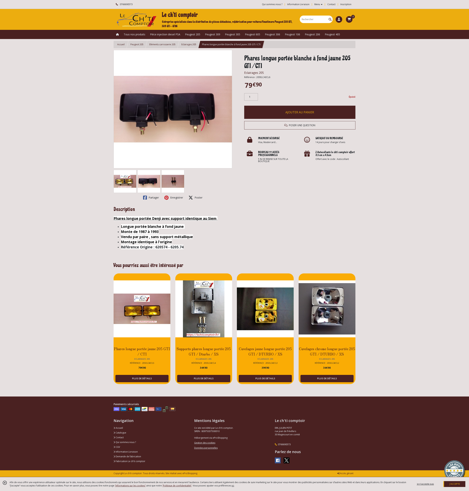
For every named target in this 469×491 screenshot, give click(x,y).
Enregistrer (176, 197)
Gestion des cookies (204, 442)
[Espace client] (339, 19)
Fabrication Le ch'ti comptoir (130, 461)
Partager (153, 197)
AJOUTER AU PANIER (299, 112)
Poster (198, 197)
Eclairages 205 (188, 44)
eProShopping (189, 473)
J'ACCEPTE (455, 484)
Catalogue (120, 432)
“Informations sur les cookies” (130, 485)
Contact (331, 4)
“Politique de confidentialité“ (177, 485)
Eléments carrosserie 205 (162, 44)
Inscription (345, 4)
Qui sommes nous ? (125, 442)
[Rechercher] (330, 19)
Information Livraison (126, 451)
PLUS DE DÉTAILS (142, 378)
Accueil (121, 44)
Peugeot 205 (136, 44)
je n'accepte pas (425, 484)
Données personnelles (206, 447)
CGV (117, 447)
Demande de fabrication (128, 456)
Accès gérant (346, 473)
